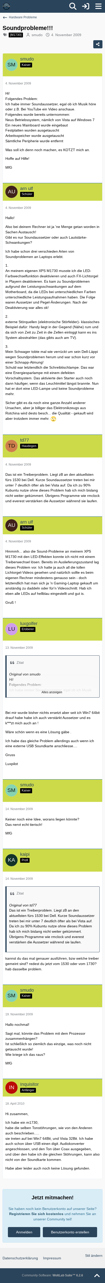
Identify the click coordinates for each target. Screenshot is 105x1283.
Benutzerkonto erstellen (70, 1232)
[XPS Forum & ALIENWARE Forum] (6, 6)
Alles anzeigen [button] (52, 692)
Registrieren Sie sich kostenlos (36, 1214)
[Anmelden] (86, 6)
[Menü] (98, 6)
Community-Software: (52, 1275)
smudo (37, 35)
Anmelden (24, 1232)
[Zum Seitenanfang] (96, 1275)
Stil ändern (93, 1255)
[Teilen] (97, 44)
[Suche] (73, 6)
